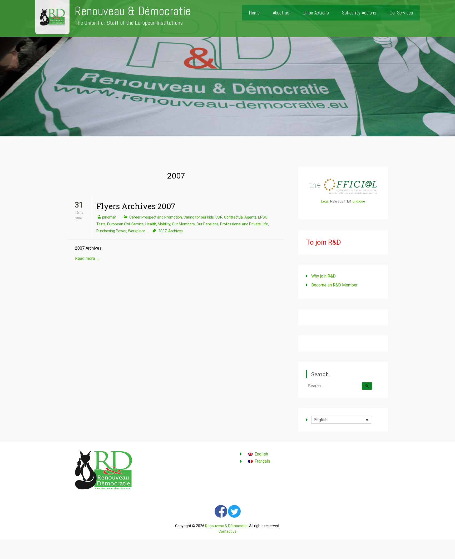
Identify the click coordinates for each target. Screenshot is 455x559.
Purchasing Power (111, 231)
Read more (87, 258)
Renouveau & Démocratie (133, 11)
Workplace (136, 231)
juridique (358, 201)
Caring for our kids (199, 217)
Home (254, 12)
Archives (175, 231)
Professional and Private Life (244, 224)
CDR (218, 217)
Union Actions (316, 12)
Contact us (227, 531)
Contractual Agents (240, 217)
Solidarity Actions (359, 12)
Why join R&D (323, 276)
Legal (325, 201)
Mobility (164, 224)
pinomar (109, 217)
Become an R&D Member (334, 285)
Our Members (183, 224)
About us (281, 12)
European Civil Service (125, 224)
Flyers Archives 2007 (135, 206)
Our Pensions (207, 224)
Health (150, 224)
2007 (162, 231)
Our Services (401, 12)
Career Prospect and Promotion (155, 217)
